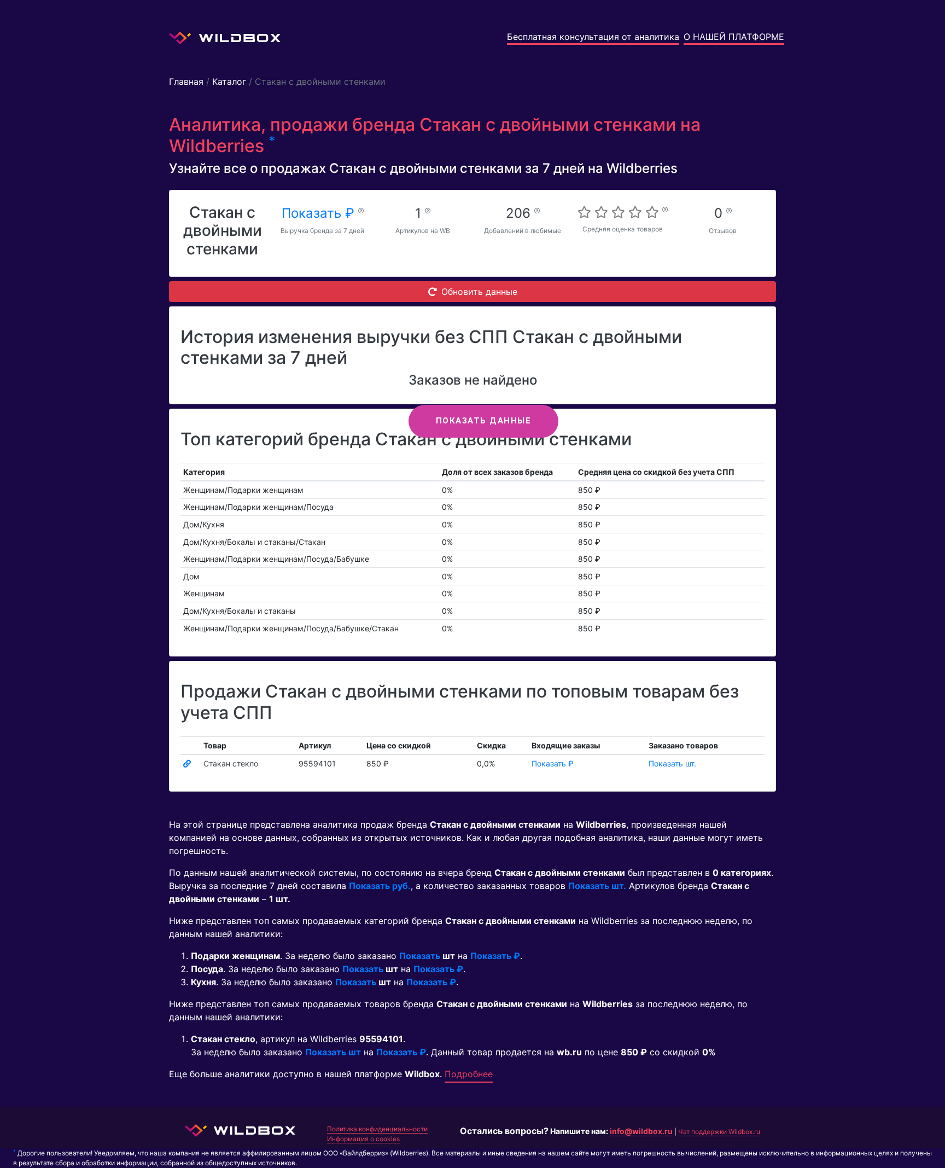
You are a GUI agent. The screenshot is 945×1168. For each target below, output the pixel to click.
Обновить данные (479, 291)
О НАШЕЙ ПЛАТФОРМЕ (734, 36)
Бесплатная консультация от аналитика (593, 36)
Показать (419, 955)
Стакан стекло (230, 763)
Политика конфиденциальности (377, 1129)
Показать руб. (380, 885)
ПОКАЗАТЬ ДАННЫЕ (484, 421)
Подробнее (469, 1073)
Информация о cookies (363, 1139)
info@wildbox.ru (641, 1131)
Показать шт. (672, 763)
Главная (186, 81)
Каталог (229, 81)
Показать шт (333, 1052)
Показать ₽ (320, 213)
